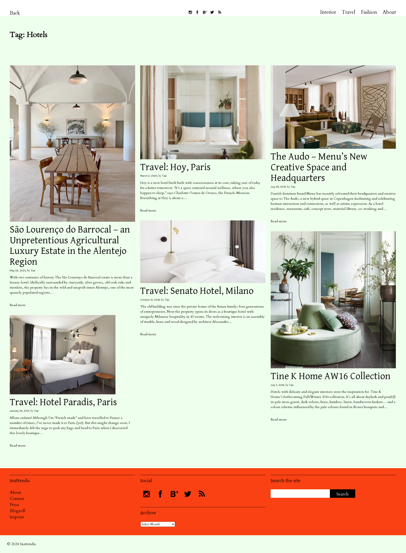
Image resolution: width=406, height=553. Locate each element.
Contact (17, 498)
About (389, 12)
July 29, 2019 (278, 186)
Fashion (369, 12)
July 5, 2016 (277, 385)
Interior (328, 12)
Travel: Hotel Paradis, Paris (63, 402)
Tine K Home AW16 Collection (331, 376)
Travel (348, 12)
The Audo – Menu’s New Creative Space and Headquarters (319, 167)
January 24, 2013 (19, 410)
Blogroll (17, 511)
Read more (18, 305)
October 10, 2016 (150, 299)
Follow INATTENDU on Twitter (212, 12)
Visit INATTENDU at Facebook (197, 12)
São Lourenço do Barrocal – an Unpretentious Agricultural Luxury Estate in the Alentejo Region (70, 245)
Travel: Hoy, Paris (175, 167)
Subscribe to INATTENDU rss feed (219, 12)
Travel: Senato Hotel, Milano (197, 291)
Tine (32, 270)
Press (14, 505)
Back (15, 13)
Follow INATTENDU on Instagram (190, 12)
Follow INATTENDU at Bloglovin (205, 12)
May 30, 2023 (18, 270)
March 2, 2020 (148, 175)
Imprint (17, 517)
